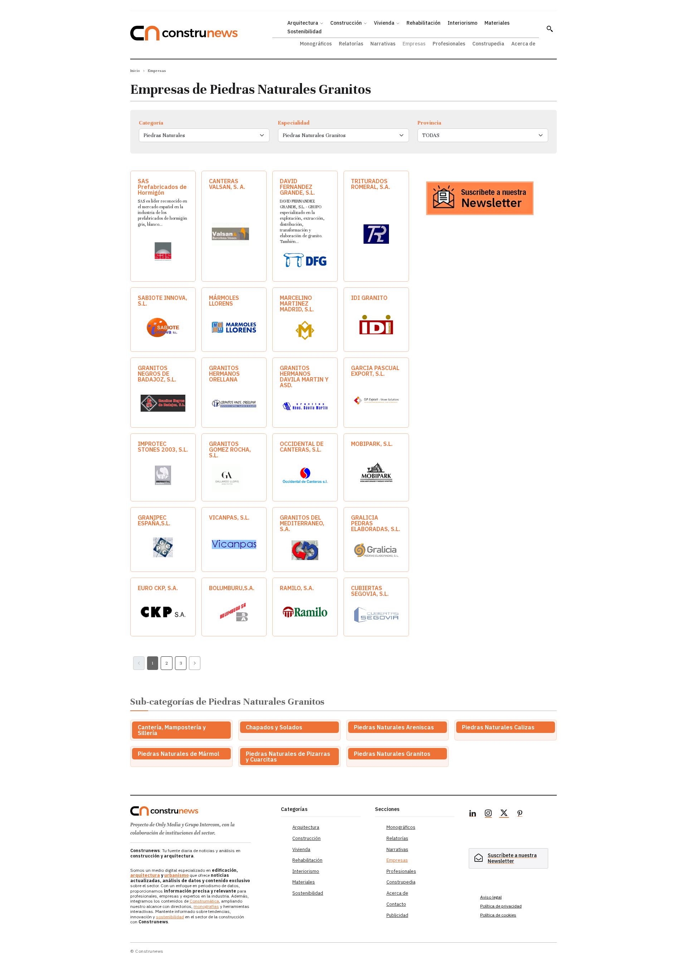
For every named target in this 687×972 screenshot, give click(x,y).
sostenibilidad (170, 916)
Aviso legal (491, 897)
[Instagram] (488, 814)
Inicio (135, 70)
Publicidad (397, 915)
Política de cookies (498, 915)
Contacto (396, 904)
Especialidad (294, 123)
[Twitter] (504, 814)
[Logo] (201, 811)
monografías (206, 906)
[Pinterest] (520, 814)
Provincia (429, 123)
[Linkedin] (473, 814)
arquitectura (145, 875)
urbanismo (176, 875)
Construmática (204, 901)
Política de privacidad (501, 906)
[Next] (194, 663)
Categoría (151, 123)
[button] (549, 28)
